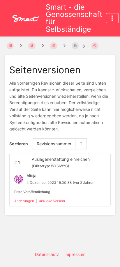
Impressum (74, 254)
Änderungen (24, 201)
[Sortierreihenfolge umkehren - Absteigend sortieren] (81, 144)
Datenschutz (47, 254)
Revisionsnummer (54, 143)
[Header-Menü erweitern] (112, 18)
